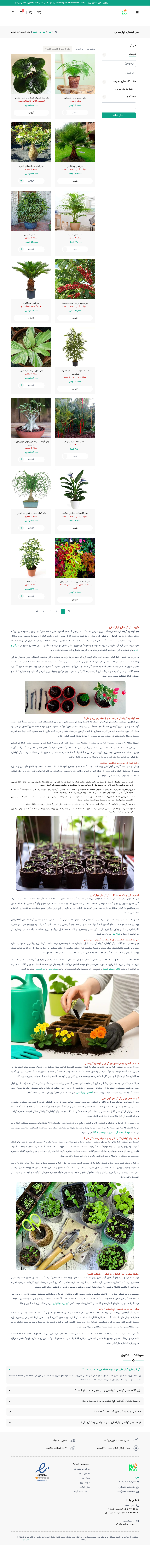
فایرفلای (26, 1539)
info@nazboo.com (126, 1491)
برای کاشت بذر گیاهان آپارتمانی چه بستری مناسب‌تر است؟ (108, 1390)
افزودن (75, 112)
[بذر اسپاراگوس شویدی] (75, 73)
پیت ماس (53, 969)
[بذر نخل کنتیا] (75, 210)
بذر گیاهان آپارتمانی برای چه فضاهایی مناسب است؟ (111, 1369)
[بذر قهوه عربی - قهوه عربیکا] (75, 279)
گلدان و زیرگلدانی (84, 1092)
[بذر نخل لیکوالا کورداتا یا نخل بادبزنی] (31, 73)
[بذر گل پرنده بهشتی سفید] (75, 489)
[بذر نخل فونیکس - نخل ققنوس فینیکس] (75, 346)
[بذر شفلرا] (31, 557)
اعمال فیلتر (118, 115)
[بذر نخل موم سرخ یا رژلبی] (75, 417)
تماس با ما (84, 1473)
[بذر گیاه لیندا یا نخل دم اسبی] (31, 489)
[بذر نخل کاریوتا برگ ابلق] (31, 346)
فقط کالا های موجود (124, 89)
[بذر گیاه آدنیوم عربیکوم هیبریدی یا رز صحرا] (31, 417)
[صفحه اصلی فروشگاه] (55, 32)
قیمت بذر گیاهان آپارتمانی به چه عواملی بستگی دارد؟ (111, 1422)
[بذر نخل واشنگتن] (75, 142)
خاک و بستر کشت (111, 969)
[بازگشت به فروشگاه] (124, 12)
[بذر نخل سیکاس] (31, 279)
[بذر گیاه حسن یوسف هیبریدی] (75, 557)
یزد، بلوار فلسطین (127, 1487)
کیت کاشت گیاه (82, 1491)
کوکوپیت (40, 969)
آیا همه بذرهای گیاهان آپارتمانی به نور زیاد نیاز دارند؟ (111, 1401)
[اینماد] (42, 1472)
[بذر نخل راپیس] (31, 210)
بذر (49, 32)
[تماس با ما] (39, 12)
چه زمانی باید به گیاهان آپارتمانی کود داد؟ (117, 1412)
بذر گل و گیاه (39, 32)
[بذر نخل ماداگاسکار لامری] (31, 142)
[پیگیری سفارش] (31, 12)
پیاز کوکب (85, 1487)
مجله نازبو (85, 1482)
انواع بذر (116, 934)
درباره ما (86, 1478)
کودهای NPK (99, 1132)
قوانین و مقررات (82, 1469)
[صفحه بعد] (37, 611)
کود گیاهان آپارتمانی (119, 1132)
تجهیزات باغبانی (61, 1303)
